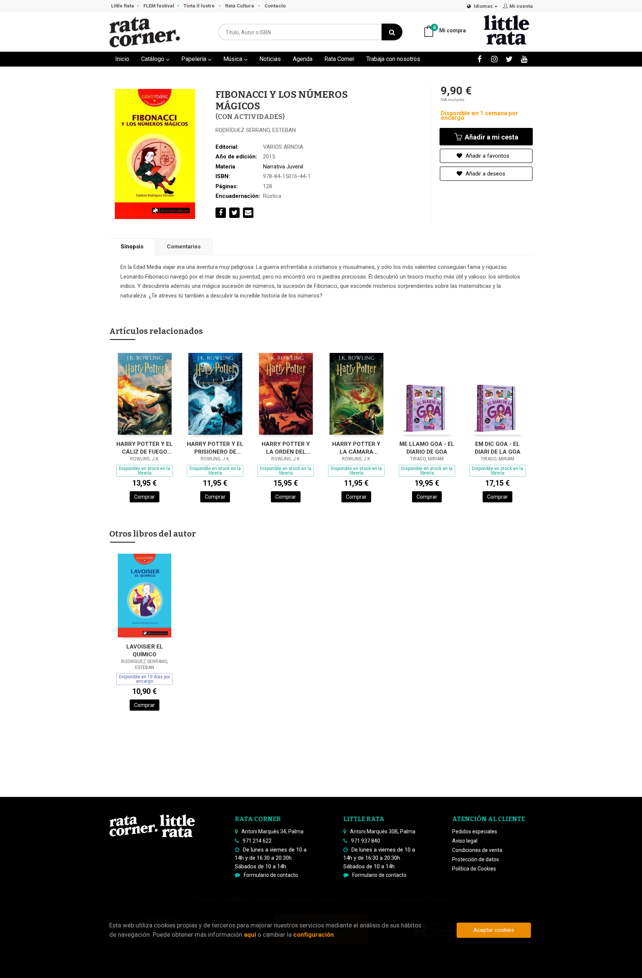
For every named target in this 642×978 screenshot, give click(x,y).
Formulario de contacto (271, 875)
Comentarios (184, 246)
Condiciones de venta (477, 850)
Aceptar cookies (493, 930)
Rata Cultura (240, 6)
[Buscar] (392, 32)
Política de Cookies (474, 869)
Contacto (275, 6)
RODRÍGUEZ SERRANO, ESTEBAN (255, 130)
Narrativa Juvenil (283, 166)
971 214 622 (257, 841)
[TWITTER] (509, 59)
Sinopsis (132, 246)
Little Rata (122, 6)
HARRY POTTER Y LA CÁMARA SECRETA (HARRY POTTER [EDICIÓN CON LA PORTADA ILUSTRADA (356, 448)
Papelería (194, 58)
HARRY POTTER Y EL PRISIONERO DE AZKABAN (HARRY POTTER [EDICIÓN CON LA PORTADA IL (215, 448)
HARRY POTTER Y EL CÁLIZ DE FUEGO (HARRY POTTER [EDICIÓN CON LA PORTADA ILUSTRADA (144, 448)
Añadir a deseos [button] (484, 173)
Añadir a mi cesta (490, 137)
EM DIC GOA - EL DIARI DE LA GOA (498, 448)
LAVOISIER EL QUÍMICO (144, 650)
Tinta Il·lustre (200, 6)
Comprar (144, 497)
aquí (250, 934)
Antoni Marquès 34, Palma (272, 831)
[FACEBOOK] (479, 59)
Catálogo (153, 58)
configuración (313, 934)
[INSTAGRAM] (494, 59)
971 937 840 (365, 841)
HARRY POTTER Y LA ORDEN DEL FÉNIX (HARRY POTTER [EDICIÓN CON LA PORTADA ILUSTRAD (286, 448)
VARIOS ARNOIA (283, 147)
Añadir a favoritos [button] (486, 155)
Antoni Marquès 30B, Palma (382, 831)
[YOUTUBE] (524, 59)
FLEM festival (158, 6)
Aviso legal (464, 841)
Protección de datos (475, 859)
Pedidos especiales (474, 831)
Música (233, 58)
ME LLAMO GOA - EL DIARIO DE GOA (426, 448)
